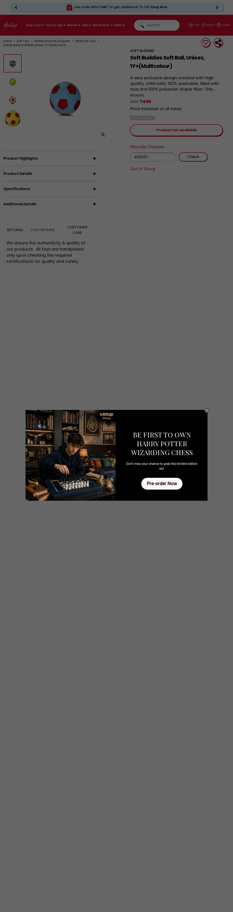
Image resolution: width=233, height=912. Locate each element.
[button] (207, 410)
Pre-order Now (162, 483)
